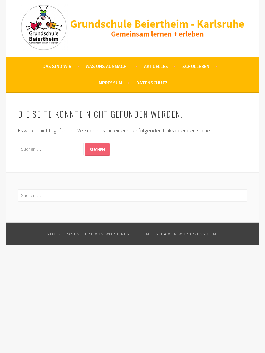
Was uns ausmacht (108, 66)
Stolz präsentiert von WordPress (89, 233)
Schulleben (195, 66)
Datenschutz (152, 83)
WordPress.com (198, 233)
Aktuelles (156, 66)
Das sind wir (56, 66)
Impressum (109, 83)
